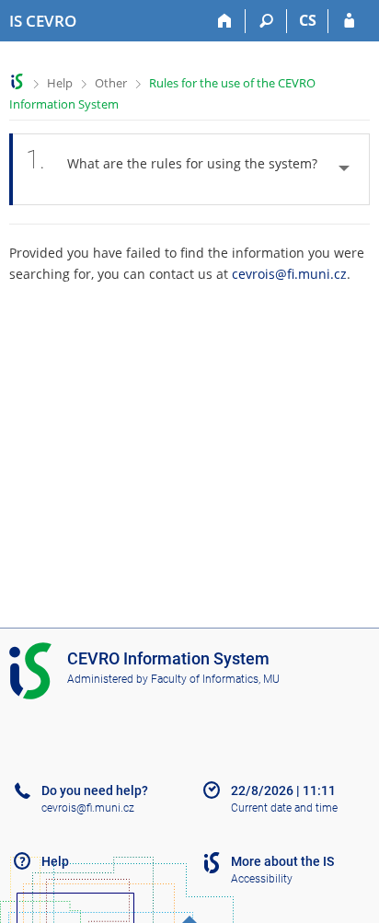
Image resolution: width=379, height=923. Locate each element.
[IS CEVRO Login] (349, 21)
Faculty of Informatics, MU (215, 679)
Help (60, 83)
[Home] (225, 21)
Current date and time (284, 808)
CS (307, 20)
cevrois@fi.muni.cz (289, 274)
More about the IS (282, 861)
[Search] (266, 21)
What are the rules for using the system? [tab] (171, 159)
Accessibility (262, 878)
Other (111, 83)
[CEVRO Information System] (17, 81)
